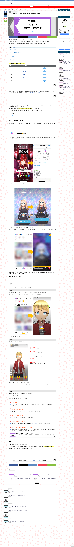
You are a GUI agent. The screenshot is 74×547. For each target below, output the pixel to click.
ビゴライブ (24, 71)
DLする (44, 77)
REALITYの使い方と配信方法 (16, 52)
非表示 (13, 47)
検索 (64, 49)
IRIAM (23, 80)
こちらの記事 (31, 92)
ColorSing (24, 74)
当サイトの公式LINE (35, 423)
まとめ (12, 59)
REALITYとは (13, 49)
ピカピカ (24, 77)
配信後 (13, 56)
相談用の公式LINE (37, 92)
